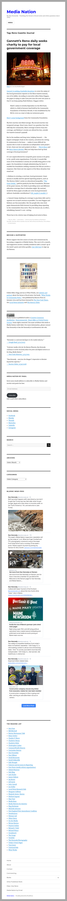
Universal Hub (13, 847)
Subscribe (12, 395)
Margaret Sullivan (14, 791)
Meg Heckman (13, 806)
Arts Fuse (11, 728)
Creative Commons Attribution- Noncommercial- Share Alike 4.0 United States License (27, 320)
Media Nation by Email (14, 890)
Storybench (12, 833)
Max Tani (11, 799)
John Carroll (12, 784)
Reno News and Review (36, 221)
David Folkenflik (14, 760)
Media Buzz (12, 801)
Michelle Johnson (14, 808)
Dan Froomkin (13, 753)
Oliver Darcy (12, 818)
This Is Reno (43, 147)
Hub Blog (11, 772)
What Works (12, 850)
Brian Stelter (12, 736)
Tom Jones (12, 845)
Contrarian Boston (14, 750)
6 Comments (12, 223)
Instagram (12, 428)
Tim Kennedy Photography (17, 840)
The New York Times (41, 300)
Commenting (11, 873)
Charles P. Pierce (14, 738)
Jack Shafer (12, 774)
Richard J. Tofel (13, 828)
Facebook (11, 415)
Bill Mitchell (12, 731)
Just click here (37, 247)
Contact (9, 869)
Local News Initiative (16, 302)
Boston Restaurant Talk (16, 733)
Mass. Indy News (12, 886)
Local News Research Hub (17, 789)
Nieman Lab (12, 816)
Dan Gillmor (12, 755)
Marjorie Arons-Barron (16, 794)
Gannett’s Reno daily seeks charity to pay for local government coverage (27, 44)
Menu (10, 22)
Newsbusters (12, 813)
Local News (20, 219)
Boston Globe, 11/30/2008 (17, 364)
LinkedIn (11, 425)
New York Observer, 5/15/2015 (19, 354)
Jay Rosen (11, 779)
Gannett (14, 221)
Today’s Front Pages (15, 842)
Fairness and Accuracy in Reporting (20, 765)
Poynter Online (13, 825)
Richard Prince (13, 830)
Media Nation (21, 11)
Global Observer (13, 770)
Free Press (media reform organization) (22, 767)
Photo (8, 86)
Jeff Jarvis (11, 782)
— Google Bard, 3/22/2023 (16, 342)
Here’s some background (15, 118)
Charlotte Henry (14, 740)
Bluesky (11, 418)
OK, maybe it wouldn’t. (39, 193)
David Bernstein (14, 757)
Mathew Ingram (14, 796)
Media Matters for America (17, 804)
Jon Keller (11, 787)
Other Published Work (14, 882)
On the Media (13, 821)
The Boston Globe (33, 302)
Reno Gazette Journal (23, 221)
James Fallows (13, 777)
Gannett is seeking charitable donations (20, 91)
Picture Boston (13, 823)
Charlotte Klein (13, 743)
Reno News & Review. (16, 149)
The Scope (12, 835)
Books (9, 877)
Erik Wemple (12, 762)
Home (9, 860)
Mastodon (12, 423)
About (9, 865)
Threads (11, 420)
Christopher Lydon (14, 745)
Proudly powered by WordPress (24, 896)
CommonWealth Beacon (16, 748)
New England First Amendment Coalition (22, 811)
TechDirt (11, 838)
